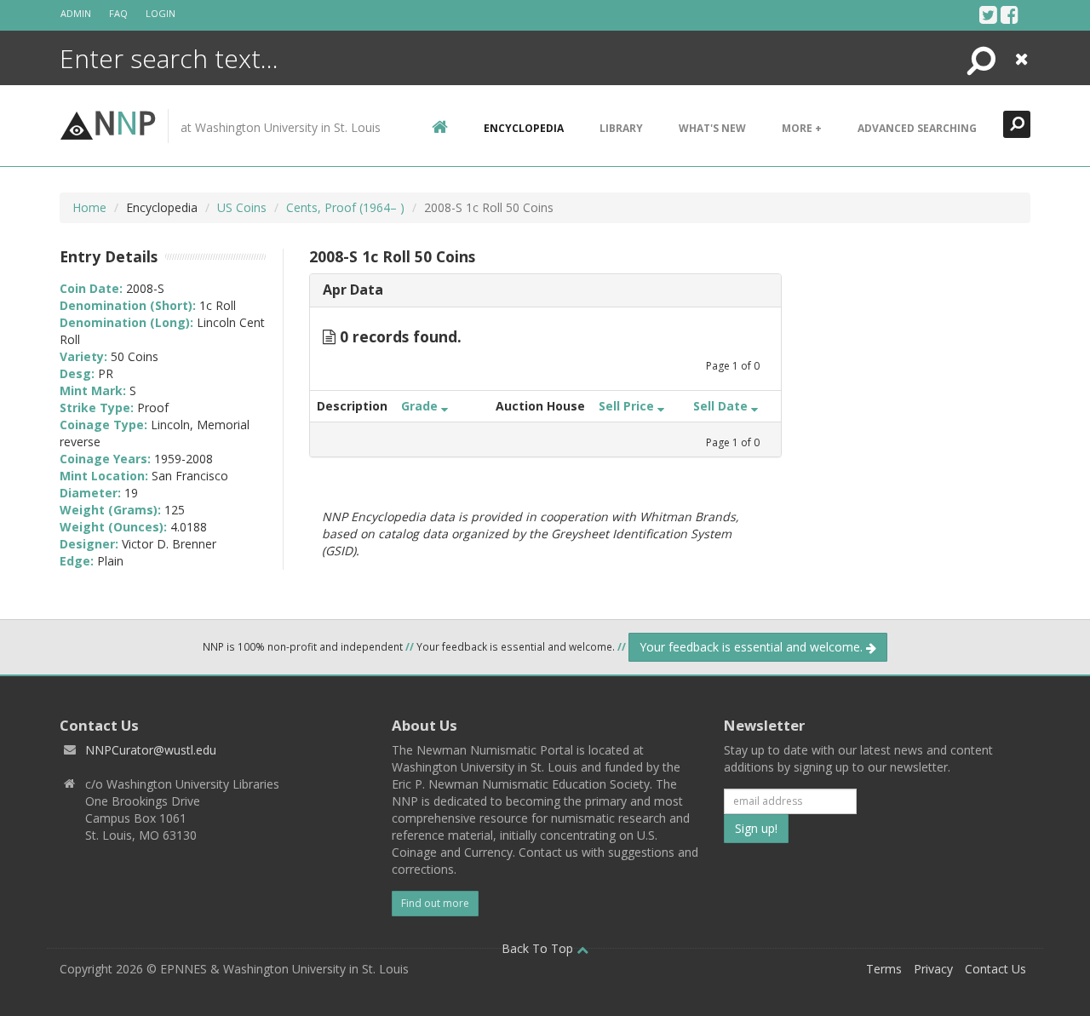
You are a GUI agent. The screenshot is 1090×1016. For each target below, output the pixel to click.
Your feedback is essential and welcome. (753, 647)
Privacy (933, 969)
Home (89, 207)
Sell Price (628, 406)
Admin (75, 13)
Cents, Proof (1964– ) (345, 207)
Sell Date (722, 406)
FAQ (118, 13)
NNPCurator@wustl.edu (150, 750)
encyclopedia (524, 128)
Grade (421, 406)
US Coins (242, 207)
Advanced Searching (917, 128)
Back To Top (539, 948)
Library (621, 128)
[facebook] (1009, 14)
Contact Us (995, 969)
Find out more (435, 903)
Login (160, 13)
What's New (712, 128)
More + (802, 128)
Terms (884, 969)
